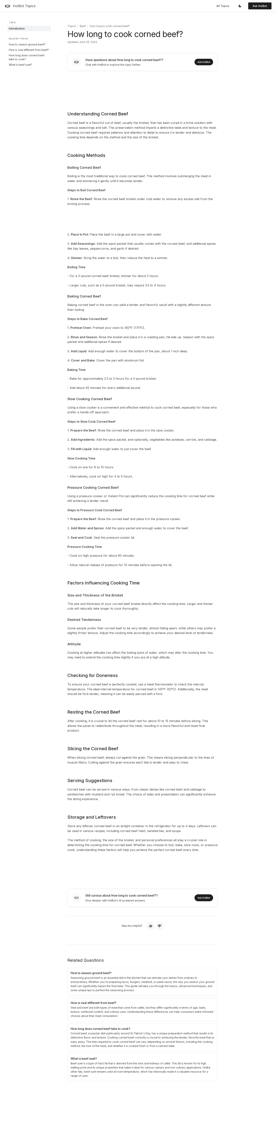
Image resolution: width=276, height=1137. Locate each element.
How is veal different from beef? (29, 49)
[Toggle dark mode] (240, 6)
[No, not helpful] (159, 926)
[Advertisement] (142, 88)
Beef (83, 26)
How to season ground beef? (27, 44)
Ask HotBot (260, 6)
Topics (71, 26)
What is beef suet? (20, 64)
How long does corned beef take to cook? (26, 57)
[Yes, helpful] (150, 926)
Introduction (17, 28)
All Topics (222, 6)
